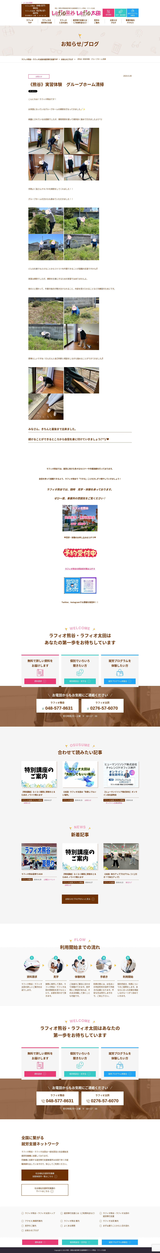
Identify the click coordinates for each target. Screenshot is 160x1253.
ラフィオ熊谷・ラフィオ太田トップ (40, 1213)
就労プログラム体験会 (133, 14)
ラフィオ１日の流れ (63, 21)
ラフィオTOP (29, 21)
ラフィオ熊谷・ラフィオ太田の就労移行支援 (116, 1215)
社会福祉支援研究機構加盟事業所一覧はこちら (43, 1175)
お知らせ (39, 76)
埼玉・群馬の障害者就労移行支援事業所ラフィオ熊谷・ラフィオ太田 (75, 8)
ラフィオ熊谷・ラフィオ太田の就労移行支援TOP (39, 59)
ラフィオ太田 (27, 800)
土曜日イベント (49, 879)
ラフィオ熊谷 (37, 800)
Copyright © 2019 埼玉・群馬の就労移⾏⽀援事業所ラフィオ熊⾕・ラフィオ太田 (80, 1250)
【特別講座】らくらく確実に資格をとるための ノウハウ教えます (38, 793)
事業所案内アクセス (130, 21)
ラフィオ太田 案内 (110, 1220)
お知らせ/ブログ (67, 59)
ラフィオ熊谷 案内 (71, 1220)
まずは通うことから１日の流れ (116, 1225)
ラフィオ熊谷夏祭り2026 (32, 874)
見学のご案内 (96, 21)
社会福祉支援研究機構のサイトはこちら (45, 1190)
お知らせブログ (113, 21)
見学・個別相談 (121, 15)
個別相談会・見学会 (77, 681)
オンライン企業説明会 (114, 803)
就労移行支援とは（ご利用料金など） (80, 21)
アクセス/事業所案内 (33, 1220)
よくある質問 (27, 3)
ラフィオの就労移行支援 (46, 21)
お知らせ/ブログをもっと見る (77, 898)
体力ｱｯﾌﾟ (129, 882)
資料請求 (108, 15)
